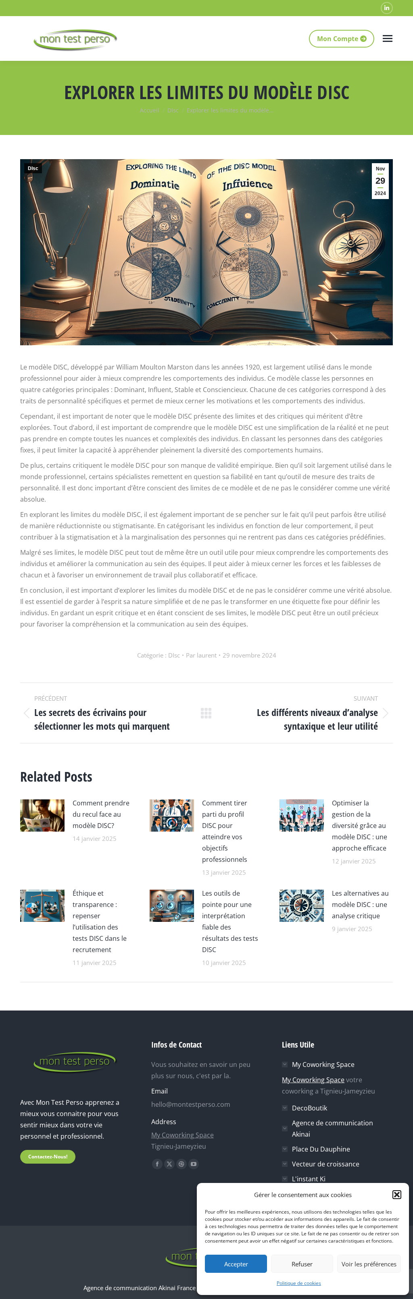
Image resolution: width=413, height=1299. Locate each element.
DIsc (33, 168)
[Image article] (42, 814)
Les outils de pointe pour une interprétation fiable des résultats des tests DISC (230, 921)
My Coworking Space (182, 1135)
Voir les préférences (369, 1264)
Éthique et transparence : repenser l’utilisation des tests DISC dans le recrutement (100, 921)
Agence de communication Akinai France (140, 1288)
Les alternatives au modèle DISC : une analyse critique (360, 904)
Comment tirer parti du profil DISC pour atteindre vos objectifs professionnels (224, 831)
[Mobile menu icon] (387, 38)
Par (201, 655)
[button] (397, 1195)
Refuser (302, 1264)
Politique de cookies (299, 1283)
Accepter (236, 1264)
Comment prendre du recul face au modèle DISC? (101, 814)
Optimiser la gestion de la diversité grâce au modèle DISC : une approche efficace (359, 826)
